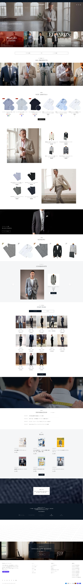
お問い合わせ (34, 572)
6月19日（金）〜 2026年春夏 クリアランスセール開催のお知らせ (38, 418)
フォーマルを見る (6, 231)
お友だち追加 (41, 554)
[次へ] (81, 74)
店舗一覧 (47, 7)
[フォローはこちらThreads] (9, 580)
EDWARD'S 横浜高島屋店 (75, 568)
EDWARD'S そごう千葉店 (75, 569)
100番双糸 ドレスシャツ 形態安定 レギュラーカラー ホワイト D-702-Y (74, 112)
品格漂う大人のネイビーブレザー (20, 469)
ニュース (43, 7)
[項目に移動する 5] (61, 515)
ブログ (33, 571)
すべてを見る (52, 412)
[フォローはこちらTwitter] (4, 580)
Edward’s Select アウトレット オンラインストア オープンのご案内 (39, 424)
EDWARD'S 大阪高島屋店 (75, 571)
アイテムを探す (34, 7)
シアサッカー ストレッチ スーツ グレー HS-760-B (53, 287)
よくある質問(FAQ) (54, 565)
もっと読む (41, 474)
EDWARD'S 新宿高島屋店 (75, 565)
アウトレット (39, 7)
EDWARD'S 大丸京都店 (75, 574)
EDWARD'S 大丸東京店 (75, 566)
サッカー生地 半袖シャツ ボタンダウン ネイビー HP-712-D (35, 112)
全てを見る (10, 160)
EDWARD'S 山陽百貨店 (75, 575)
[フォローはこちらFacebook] (2, 580)
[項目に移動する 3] (41, 515)
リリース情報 (34, 569)
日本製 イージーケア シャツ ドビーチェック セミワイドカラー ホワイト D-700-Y (48, 112)
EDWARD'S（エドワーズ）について (6, 563)
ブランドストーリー (27, 7)
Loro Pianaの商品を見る (41, 511)
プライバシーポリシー (54, 571)
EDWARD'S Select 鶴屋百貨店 (76, 577)
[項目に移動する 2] (32, 515)
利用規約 (52, 568)
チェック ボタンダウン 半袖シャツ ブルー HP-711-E (22, 112)
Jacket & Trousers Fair (38, 469)
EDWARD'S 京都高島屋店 (75, 572)
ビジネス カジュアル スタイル (58, 469)
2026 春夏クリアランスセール (20, 450)
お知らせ (33, 568)
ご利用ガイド (52, 7)
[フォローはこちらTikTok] (13, 580)
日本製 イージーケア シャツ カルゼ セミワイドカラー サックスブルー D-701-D (61, 112)
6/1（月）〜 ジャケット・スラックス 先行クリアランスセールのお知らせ (40, 421)
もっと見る (41, 374)
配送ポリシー (53, 566)
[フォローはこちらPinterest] (11, 580)
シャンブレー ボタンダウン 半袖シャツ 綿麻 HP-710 (8, 112)
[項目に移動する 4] (51, 515)
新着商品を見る (41, 119)
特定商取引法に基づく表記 (55, 569)
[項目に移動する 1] (22, 515)
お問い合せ (56, 7)
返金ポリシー (53, 572)
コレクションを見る (6, 27)
